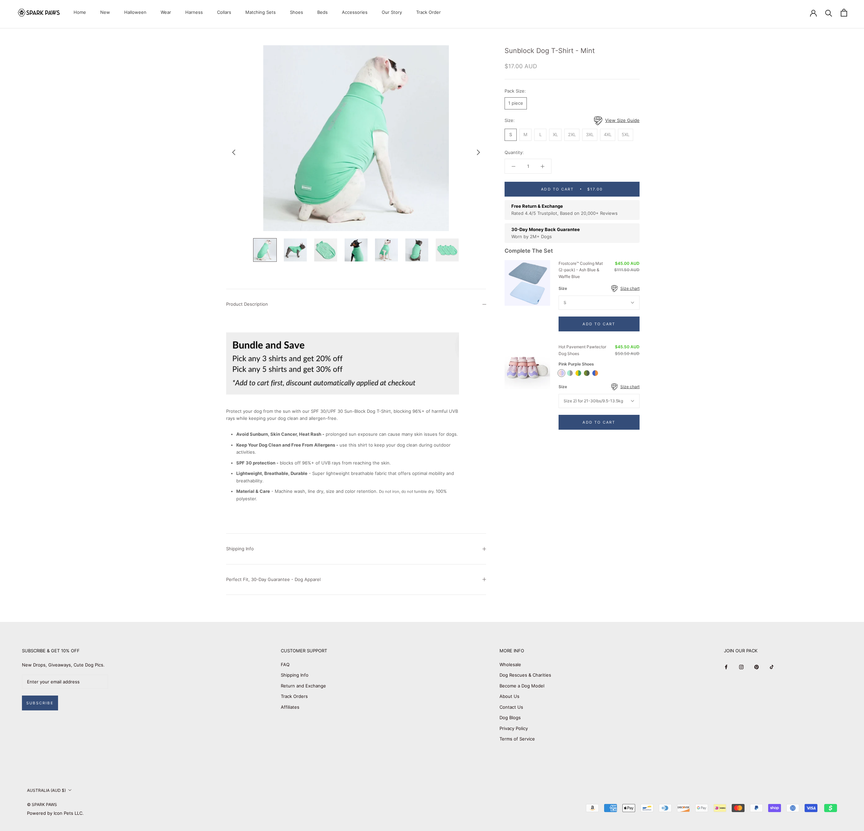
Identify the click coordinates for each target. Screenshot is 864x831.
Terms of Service (517, 738)
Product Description (247, 304)
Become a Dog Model (522, 685)
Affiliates (290, 707)
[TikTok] (772, 667)
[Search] (828, 12)
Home (80, 12)
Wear (166, 12)
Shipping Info (240, 548)
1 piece (515, 103)
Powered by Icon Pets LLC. (55, 813)
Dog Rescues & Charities (525, 675)
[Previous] (234, 152)
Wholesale (510, 664)
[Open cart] (844, 13)
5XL (625, 134)
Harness (194, 12)
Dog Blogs (510, 717)
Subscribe (40, 703)
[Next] (478, 152)
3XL (590, 134)
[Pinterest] (756, 667)
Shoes (296, 12)
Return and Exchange (303, 685)
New (105, 12)
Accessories (355, 12)
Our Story (392, 12)
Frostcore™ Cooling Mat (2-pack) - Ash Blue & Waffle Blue (581, 270)
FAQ (285, 664)
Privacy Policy (514, 728)
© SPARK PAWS (42, 804)
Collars (224, 12)
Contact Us (511, 707)
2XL (572, 134)
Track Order (428, 12)
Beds (322, 12)
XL (555, 134)
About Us (509, 696)
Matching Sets (260, 12)
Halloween (135, 12)
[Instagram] (741, 667)
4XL (608, 134)
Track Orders (294, 696)
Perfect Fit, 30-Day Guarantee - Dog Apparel (273, 579)
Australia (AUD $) (46, 790)
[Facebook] (726, 667)
